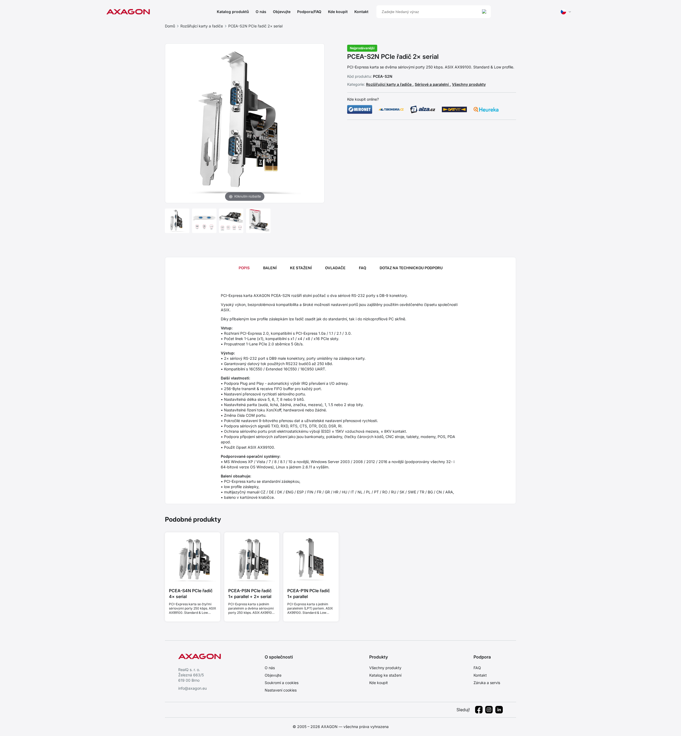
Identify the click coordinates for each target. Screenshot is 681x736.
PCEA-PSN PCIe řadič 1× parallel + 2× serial (250, 593)
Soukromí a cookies (281, 682)
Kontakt (361, 11)
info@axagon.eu (192, 688)
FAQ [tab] (362, 268)
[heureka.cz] (486, 109)
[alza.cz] (422, 109)
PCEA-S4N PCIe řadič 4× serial (191, 593)
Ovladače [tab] (335, 268)
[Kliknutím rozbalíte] (244, 122)
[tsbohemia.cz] (391, 109)
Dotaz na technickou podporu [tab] (411, 268)
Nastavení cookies (281, 690)
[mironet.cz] (359, 109)
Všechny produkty (469, 84)
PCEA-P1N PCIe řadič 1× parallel (308, 593)
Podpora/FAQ (309, 11)
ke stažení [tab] (301, 268)
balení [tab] (270, 268)
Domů (170, 26)
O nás (261, 11)
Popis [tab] (244, 268)
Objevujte (281, 11)
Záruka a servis (487, 682)
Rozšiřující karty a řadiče (201, 26)
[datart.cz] (454, 109)
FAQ (477, 667)
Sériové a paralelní (432, 84)
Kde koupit (338, 11)
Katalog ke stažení (385, 675)
